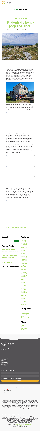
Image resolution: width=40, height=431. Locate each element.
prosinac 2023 (24, 244)
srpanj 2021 (23, 282)
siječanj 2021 (24, 291)
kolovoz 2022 (24, 263)
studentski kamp (23, 227)
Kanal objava (23, 326)
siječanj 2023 (24, 256)
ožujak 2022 (23, 270)
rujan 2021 (23, 279)
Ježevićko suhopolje (15, 227)
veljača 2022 (23, 272)
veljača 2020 (24, 302)
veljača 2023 (23, 254)
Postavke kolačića (29, 424)
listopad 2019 (24, 304)
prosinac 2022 (24, 257)
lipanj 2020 (23, 299)
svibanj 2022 (23, 267)
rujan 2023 (23, 249)
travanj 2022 (23, 269)
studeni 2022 (24, 259)
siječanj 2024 (24, 243)
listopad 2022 (24, 260)
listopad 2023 (24, 247)
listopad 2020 (24, 294)
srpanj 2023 (23, 250)
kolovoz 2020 (24, 297)
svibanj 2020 (23, 301)
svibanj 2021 (23, 285)
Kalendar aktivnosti (17, 18)
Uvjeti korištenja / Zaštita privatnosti (20, 424)
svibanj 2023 (23, 251)
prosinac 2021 (24, 275)
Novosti (25, 18)
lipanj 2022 (23, 266)
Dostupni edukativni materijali (8, 249)
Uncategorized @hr (25, 317)
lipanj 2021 (23, 283)
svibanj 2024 (23, 240)
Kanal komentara (24, 328)
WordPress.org (24, 329)
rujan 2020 (23, 295)
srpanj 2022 (23, 265)
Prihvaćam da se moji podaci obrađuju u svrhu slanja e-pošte (12, 378)
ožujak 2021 (23, 288)
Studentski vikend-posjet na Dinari (20, 24)
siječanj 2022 (24, 273)
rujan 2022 (23, 262)
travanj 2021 (23, 286)
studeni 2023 (24, 246)
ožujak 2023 (23, 253)
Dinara (8, 227)
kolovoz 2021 (24, 281)
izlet (10, 227)
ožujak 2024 (23, 241)
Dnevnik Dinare (24, 311)
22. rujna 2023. (21, 29)
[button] (39, 2)
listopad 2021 (24, 278)
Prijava (22, 325)
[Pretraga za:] (8, 241)
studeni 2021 (23, 276)
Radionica (21, 425)
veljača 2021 (23, 289)
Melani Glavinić (13, 29)
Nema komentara (30, 29)
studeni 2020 (24, 292)
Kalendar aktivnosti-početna (27, 314)
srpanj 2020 (23, 298)
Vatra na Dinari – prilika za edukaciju (9, 255)
